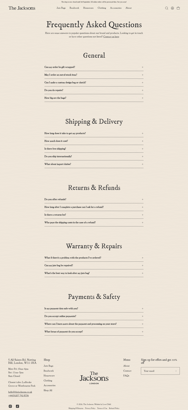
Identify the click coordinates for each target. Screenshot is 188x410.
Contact (127, 370)
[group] (94, 2)
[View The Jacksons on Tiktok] (17, 406)
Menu (126, 359)
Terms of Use (102, 408)
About (126, 365)
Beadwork (49, 370)
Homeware (49, 375)
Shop (47, 359)
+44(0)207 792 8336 (18, 395)
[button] (128, 8)
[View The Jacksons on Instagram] (10, 406)
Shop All (48, 390)
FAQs (126, 375)
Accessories (49, 385)
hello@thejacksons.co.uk (20, 392)
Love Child (107, 404)
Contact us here (111, 36)
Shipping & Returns (76, 408)
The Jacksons (88, 404)
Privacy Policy (90, 408)
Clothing (48, 380)
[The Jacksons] (22, 8)
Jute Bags (48, 365)
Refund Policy (114, 408)
